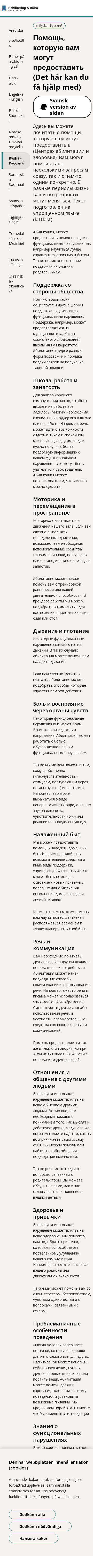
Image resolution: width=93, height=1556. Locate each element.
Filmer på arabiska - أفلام (16, 61)
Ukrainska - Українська (16, 283)
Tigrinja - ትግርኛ (16, 220)
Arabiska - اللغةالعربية (16, 38)
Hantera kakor (33, 1538)
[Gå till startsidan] (46, 8)
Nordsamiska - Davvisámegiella (16, 139)
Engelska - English (16, 97)
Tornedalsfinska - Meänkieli (16, 241)
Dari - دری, (13, 80)
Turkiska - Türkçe (16, 262)
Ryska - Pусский (16, 161)
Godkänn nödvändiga (40, 1526)
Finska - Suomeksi (16, 115)
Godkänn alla (32, 1514)
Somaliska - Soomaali (16, 182)
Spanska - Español (16, 203)
